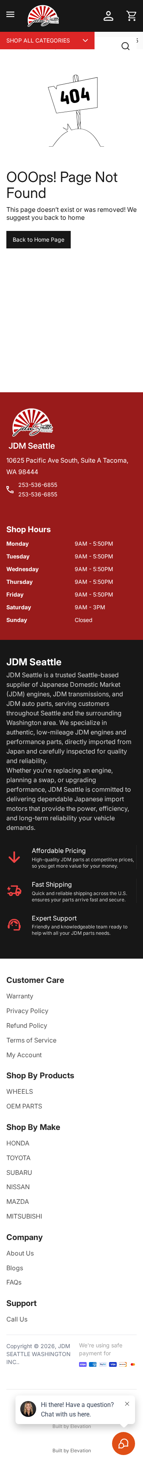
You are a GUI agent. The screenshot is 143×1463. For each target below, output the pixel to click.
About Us (20, 1253)
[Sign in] (108, 16)
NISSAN (18, 1187)
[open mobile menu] (10, 16)
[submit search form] (125, 46)
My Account (24, 1055)
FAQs (13, 1282)
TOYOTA (18, 1158)
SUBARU (19, 1172)
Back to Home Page (38, 239)
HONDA (17, 1143)
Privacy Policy (27, 1011)
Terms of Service (31, 1040)
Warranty (19, 996)
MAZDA (17, 1201)
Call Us (16, 1319)
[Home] (43, 16)
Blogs (14, 1268)
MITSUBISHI (24, 1216)
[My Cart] (131, 16)
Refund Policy (26, 1025)
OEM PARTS (24, 1106)
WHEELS (19, 1091)
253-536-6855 (37, 484)
